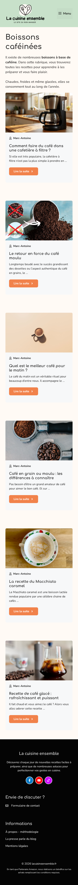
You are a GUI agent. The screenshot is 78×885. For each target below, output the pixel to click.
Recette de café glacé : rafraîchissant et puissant (34, 696)
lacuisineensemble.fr (44, 863)
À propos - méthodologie (21, 832)
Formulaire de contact (25, 806)
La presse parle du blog (20, 839)
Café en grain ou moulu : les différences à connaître (35, 476)
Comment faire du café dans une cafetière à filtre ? (36, 148)
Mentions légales (16, 846)
